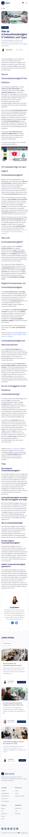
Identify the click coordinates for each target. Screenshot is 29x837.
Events (16, 793)
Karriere (3, 816)
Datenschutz (18, 808)
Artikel (16, 790)
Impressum (17, 813)
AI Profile (3, 790)
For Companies (5, 801)
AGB (16, 811)
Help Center (4, 813)
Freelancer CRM (5, 796)
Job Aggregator (5, 793)
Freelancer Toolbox (19, 796)
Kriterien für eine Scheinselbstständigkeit (11, 417)
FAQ (2, 811)
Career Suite (4, 798)
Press (2, 819)
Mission (3, 808)
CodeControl (24, 833)
